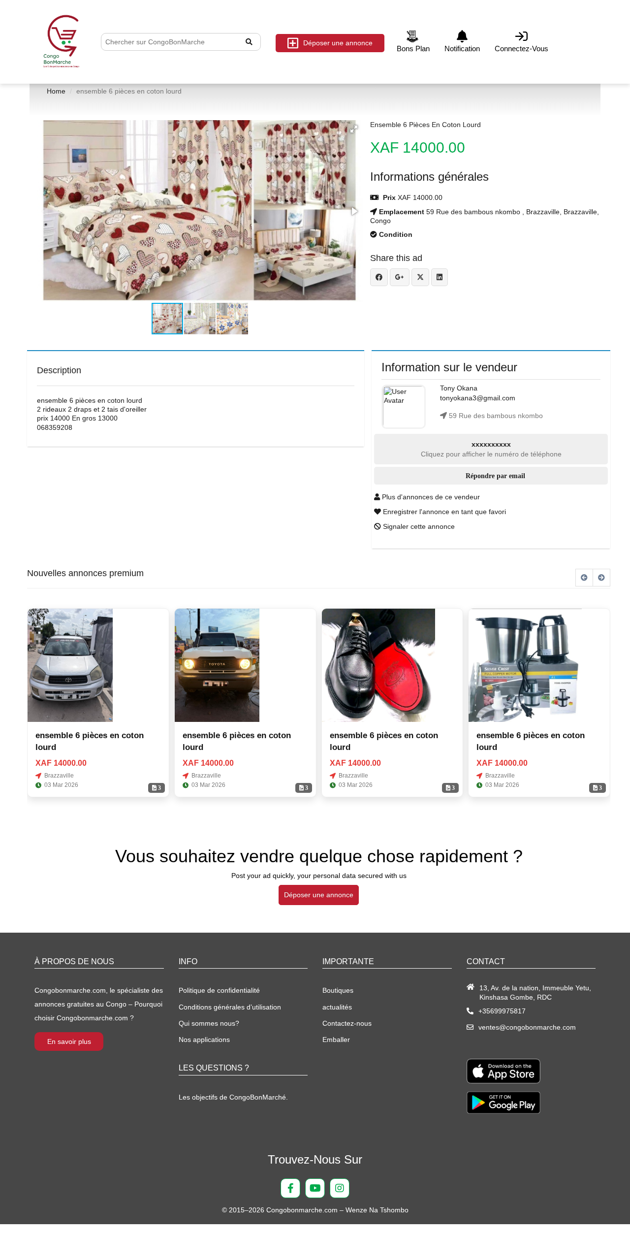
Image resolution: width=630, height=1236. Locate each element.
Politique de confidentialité (219, 990)
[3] (70, 665)
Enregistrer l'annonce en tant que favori (443, 512)
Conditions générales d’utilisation (230, 1007)
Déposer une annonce (338, 43)
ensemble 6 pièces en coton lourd (425, 125)
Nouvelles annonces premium (85, 573)
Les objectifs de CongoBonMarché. (233, 1097)
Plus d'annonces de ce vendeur (430, 497)
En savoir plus (69, 1041)
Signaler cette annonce (418, 526)
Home (56, 91)
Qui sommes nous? (209, 1023)
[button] (354, 129)
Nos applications (204, 1039)
